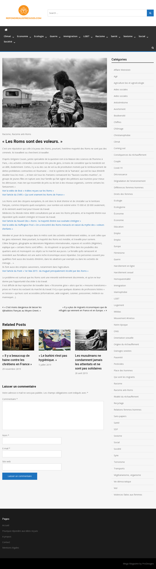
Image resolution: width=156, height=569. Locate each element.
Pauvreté (118, 357)
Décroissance (120, 174)
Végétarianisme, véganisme (127, 475)
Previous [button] (4, 356)
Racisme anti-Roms (21, 134)
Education (119, 226)
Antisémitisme (121, 102)
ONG (116, 331)
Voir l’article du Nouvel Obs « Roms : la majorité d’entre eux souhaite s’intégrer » (41, 220)
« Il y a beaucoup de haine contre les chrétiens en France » (17, 360)
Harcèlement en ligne (124, 265)
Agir (116, 76)
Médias (117, 311)
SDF (116, 429)
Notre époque (121, 324)
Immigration (70, 36)
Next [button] (105, 356)
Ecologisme (119, 207)
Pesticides (119, 363)
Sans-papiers (120, 416)
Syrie (116, 455)
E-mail (6, 448)
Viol (115, 488)
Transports (119, 468)
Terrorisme (119, 461)
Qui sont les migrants (124, 377)
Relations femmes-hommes (127, 409)
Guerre (53, 36)
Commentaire (10, 399)
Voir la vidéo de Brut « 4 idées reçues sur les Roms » (28, 190)
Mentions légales (10, 547)
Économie (119, 213)
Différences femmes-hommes (129, 187)
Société (8, 41)
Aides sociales (121, 89)
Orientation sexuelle (123, 337)
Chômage (118, 128)
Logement (119, 305)
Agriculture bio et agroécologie (129, 82)
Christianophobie (122, 135)
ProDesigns (148, 563)
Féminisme (119, 252)
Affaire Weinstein (122, 69)
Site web (6, 461)
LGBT (86, 36)
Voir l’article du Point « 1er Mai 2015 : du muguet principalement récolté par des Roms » (45, 270)
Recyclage (119, 403)
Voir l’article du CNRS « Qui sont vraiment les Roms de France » (33, 194)
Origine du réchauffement (126, 344)
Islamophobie (120, 292)
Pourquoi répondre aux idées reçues (20, 530)
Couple (117, 161)
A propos (6, 536)
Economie (22, 36)
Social (142, 36)
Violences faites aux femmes (128, 494)
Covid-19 (118, 167)
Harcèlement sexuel (123, 272)
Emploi (117, 233)
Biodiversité (119, 115)
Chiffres (117, 122)
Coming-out (120, 148)
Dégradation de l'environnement (130, 180)
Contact (6, 542)
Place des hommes (123, 370)
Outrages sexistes (122, 350)
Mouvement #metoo (124, 318)
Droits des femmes (123, 194)
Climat (7, 36)
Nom (5, 435)
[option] (18, 349)
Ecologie (39, 36)
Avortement (120, 109)
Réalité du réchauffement (126, 396)
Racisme (100, 36)
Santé (114, 36)
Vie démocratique (122, 481)
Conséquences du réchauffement (130, 154)
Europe (117, 246)
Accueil (5, 525)
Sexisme (128, 36)
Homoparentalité (122, 279)
